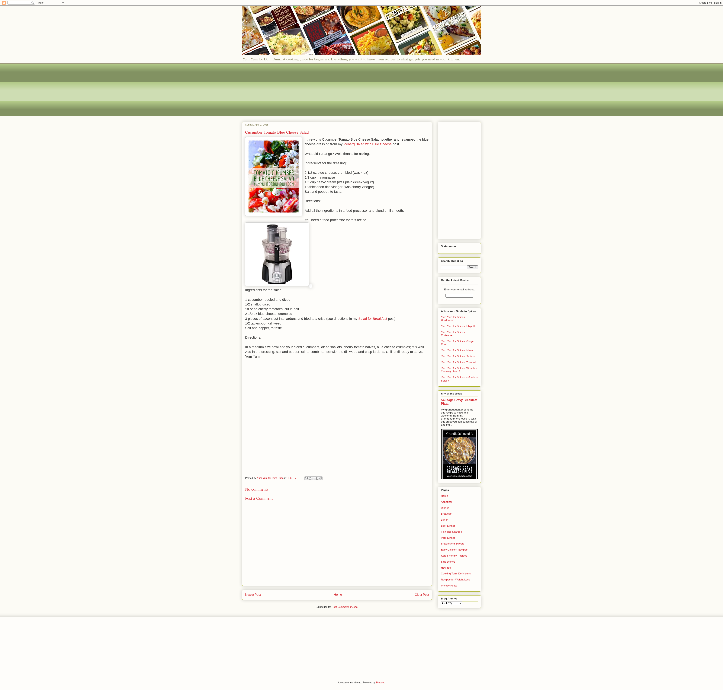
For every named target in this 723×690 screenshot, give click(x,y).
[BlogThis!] (310, 478)
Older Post (422, 594)
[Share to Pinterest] (321, 478)
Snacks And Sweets (452, 543)
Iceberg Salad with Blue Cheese (368, 144)
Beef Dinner (448, 525)
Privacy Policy (449, 585)
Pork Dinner (448, 537)
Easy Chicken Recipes (454, 549)
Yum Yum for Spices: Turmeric (459, 362)
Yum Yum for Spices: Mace (457, 350)
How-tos (446, 567)
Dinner (445, 507)
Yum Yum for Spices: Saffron (458, 356)
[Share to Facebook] (317, 478)
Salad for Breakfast (373, 319)
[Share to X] (313, 478)
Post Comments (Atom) (345, 606)
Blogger (380, 682)
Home (338, 594)
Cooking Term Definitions (456, 573)
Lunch (444, 519)
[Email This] (306, 478)
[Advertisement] (355, 89)
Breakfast (446, 513)
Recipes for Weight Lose (455, 579)
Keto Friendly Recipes (454, 555)
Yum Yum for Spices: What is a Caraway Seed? (459, 370)
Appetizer (446, 501)
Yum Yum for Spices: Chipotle (458, 325)
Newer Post (253, 594)
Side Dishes (448, 561)
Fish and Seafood (451, 531)
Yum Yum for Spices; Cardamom (453, 318)
